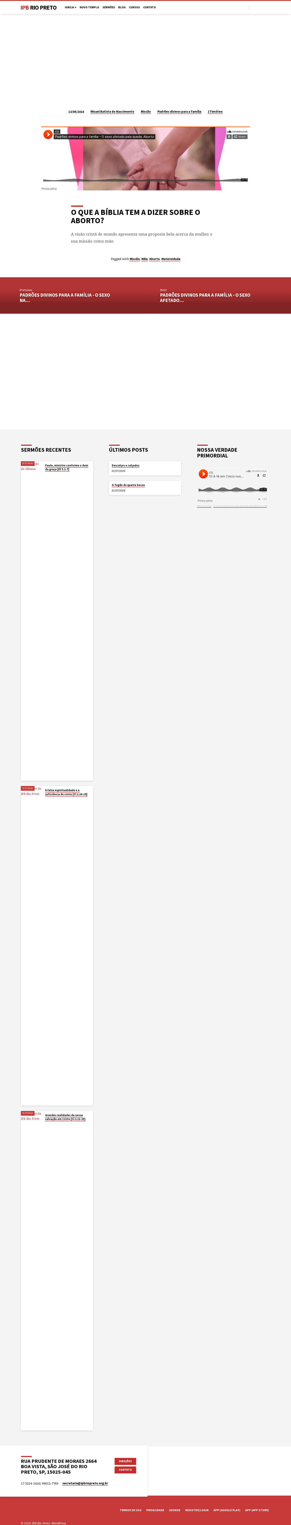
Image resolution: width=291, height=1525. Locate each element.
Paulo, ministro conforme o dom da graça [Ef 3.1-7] (66, 467)
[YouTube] (258, 7)
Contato (149, 7)
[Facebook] (253, 7)
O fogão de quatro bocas (128, 485)
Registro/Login (197, 1510)
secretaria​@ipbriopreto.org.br (85, 1483)
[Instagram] (263, 7)
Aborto (154, 259)
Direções (125, 1461)
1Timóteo (215, 111)
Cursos (134, 7)
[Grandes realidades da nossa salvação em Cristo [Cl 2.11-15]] (31, 1270)
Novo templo (89, 7)
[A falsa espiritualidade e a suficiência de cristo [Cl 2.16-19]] (31, 945)
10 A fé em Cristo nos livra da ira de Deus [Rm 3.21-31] (240, 506)
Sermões (108, 7)
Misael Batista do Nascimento (112, 111)
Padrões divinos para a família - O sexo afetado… (205, 297)
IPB (38, 7)
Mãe (144, 259)
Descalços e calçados (125, 465)
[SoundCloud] (268, 7)
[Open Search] (245, 7)
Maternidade (170, 259)
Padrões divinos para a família (179, 111)
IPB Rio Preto (204, 506)
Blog (122, 7)
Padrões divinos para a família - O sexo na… (65, 297)
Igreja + (70, 7)
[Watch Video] (46, 475)
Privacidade (155, 1510)
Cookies (174, 1510)
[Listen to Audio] (49, 475)
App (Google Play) (226, 1510)
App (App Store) (257, 1510)
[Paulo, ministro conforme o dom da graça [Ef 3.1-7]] (31, 621)
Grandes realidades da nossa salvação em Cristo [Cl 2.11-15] (65, 1117)
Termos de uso (130, 1510)
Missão (146, 111)
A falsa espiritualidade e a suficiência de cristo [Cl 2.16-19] (66, 792)
